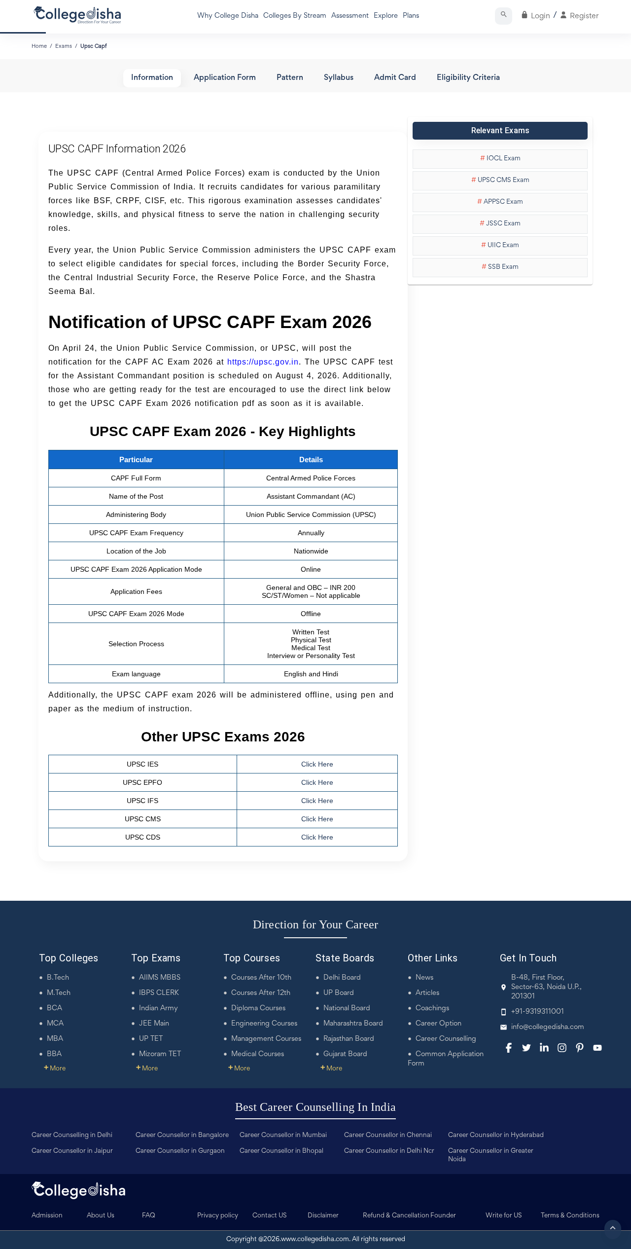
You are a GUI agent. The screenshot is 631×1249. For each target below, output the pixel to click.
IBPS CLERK (159, 993)
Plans (411, 16)
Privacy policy (217, 1216)
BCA (54, 1008)
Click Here (317, 764)
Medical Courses (257, 1054)
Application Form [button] (225, 78)
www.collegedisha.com (315, 1240)
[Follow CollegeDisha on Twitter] (526, 1048)
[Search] (503, 16)
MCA (55, 1024)
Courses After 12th (260, 993)
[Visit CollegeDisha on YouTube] (597, 1048)
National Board (346, 1008)
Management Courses (266, 1039)
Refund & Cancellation (396, 1216)
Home (39, 46)
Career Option (438, 1024)
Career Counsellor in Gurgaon (180, 1151)
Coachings (432, 1008)
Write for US (504, 1216)
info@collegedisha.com (547, 1027)
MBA (55, 1039)
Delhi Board (342, 978)
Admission (47, 1216)
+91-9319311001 (537, 1012)
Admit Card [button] (395, 78)
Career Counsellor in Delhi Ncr (389, 1151)
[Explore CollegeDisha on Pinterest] (580, 1048)
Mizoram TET (160, 1054)
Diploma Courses (258, 1008)
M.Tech (58, 993)
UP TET (151, 1039)
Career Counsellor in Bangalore (182, 1136)
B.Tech (58, 978)
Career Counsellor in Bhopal (281, 1151)
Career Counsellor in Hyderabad (496, 1136)
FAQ (148, 1216)
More (55, 1069)
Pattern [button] (290, 78)
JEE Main (154, 1024)
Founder (443, 1216)
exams (63, 46)
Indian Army (158, 1008)
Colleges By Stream (294, 16)
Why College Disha (227, 16)
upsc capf (93, 46)
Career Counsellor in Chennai (388, 1136)
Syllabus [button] (338, 78)
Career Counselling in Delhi (72, 1136)
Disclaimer (323, 1216)
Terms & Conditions (570, 1216)
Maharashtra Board (353, 1024)
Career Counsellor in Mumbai (283, 1136)
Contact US (269, 1216)
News (424, 978)
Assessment (350, 16)
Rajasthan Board (348, 1039)
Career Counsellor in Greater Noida (490, 1155)
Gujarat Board (345, 1054)
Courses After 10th (261, 978)
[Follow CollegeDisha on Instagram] (562, 1048)
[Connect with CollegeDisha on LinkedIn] (544, 1048)
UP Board (338, 993)
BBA (54, 1054)
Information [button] (152, 78)
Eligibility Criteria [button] (468, 78)
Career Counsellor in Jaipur (72, 1151)
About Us (100, 1216)
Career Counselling (446, 1039)
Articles (427, 993)
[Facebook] (509, 1048)
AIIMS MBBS (159, 978)
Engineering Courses (264, 1024)
